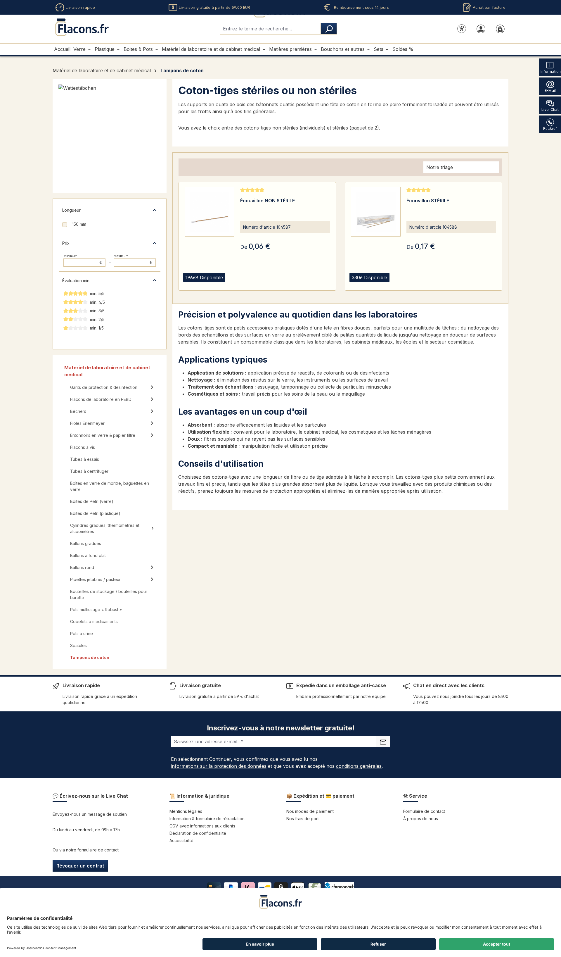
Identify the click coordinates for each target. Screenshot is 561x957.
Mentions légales (185, 811)
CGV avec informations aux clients (202, 825)
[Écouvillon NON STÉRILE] (209, 212)
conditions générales (359, 766)
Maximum (133, 259)
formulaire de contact (98, 849)
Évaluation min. (76, 280)
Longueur (71, 210)
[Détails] (260, 284)
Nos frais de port (302, 818)
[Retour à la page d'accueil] (82, 27)
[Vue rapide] (246, 284)
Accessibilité (181, 840)
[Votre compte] (481, 29)
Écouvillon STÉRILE (427, 201)
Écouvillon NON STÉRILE (267, 201)
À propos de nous (420, 818)
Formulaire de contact (424, 811)
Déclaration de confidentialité (197, 833)
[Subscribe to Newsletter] (383, 741)
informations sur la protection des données (218, 766)
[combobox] (270, 29)
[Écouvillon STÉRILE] (376, 212)
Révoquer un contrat (80, 866)
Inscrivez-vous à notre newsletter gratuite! (280, 728)
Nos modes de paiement (310, 811)
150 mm (79, 224)
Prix (66, 243)
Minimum (82, 259)
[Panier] (500, 29)
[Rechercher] (329, 29)
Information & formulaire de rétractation (207, 818)
